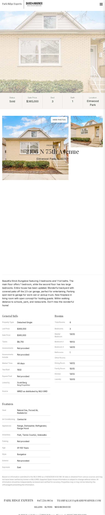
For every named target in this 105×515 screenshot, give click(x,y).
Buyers (48, 507)
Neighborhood (63, 507)
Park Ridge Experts (18, 500)
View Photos (59, 120)
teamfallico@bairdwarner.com (79, 500)
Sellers (38, 507)
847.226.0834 (45, 500)
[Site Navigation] (101, 4)
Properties (52, 145)
